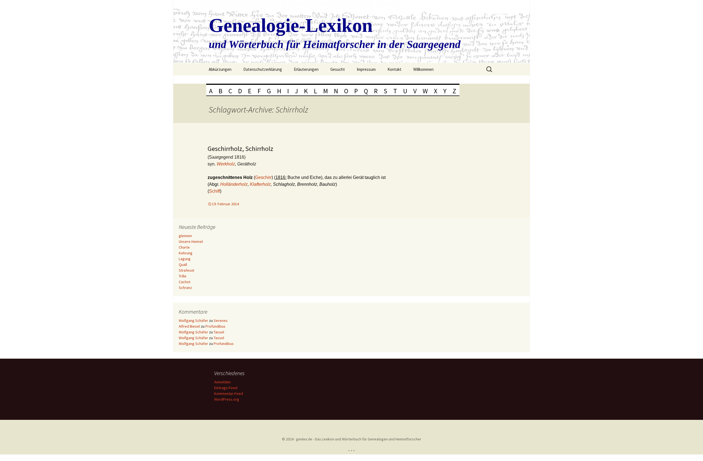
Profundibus (215, 326)
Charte (184, 247)
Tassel (219, 332)
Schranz (185, 287)
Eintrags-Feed (225, 387)
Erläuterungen (306, 69)
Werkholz (226, 164)
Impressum (366, 69)
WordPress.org (226, 399)
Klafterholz (260, 184)
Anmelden (222, 382)
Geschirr (263, 177)
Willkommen (423, 69)
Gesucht (337, 69)
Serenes (221, 320)
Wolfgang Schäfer (193, 320)
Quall (183, 264)
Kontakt (394, 69)
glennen (185, 235)
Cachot (184, 281)
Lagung (185, 258)
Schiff (214, 191)
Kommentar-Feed (228, 393)
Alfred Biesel (189, 326)
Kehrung (186, 253)
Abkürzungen (220, 69)
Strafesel (186, 270)
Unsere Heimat (191, 241)
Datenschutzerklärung (262, 69)
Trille (182, 276)
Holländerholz (234, 184)
